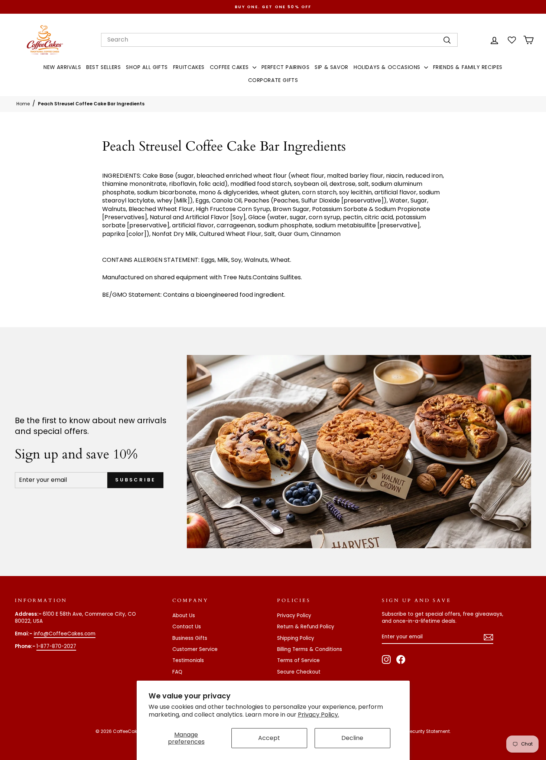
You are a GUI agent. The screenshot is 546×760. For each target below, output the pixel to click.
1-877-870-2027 (56, 646)
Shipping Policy (295, 638)
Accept (269, 738)
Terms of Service (298, 660)
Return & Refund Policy (305, 626)
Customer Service (195, 649)
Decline (352, 738)
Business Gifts (189, 638)
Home (23, 104)
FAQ (177, 671)
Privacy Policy (294, 615)
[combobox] (279, 39)
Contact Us (186, 626)
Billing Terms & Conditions (309, 649)
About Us (183, 615)
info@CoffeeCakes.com (64, 633)
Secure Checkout (299, 671)
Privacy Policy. (318, 714)
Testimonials (188, 660)
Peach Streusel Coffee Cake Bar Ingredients (91, 104)
